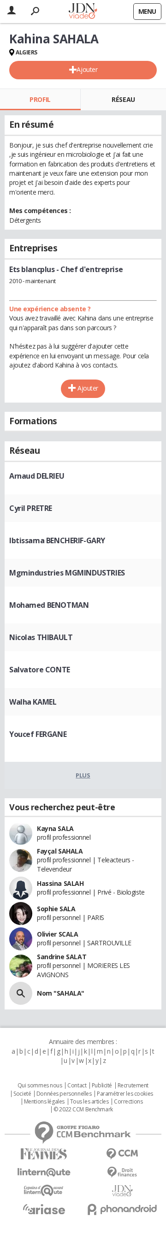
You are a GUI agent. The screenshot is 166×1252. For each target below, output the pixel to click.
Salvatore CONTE (39, 670)
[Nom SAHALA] (20, 993)
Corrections (128, 1101)
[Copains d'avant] (44, 1190)
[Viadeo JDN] (122, 1191)
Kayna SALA (55, 828)
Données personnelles (64, 1094)
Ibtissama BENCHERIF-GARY (57, 540)
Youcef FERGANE (37, 734)
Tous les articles (89, 1101)
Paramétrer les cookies (125, 1094)
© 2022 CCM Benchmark (83, 1109)
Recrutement (133, 1085)
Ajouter (87, 69)
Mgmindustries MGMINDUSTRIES (67, 573)
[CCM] (122, 1154)
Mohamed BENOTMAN (49, 605)
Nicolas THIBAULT (40, 637)
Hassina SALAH (60, 883)
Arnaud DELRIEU (36, 476)
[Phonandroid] (122, 1209)
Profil (40, 99)
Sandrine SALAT (61, 956)
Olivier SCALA (57, 934)
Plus (83, 775)
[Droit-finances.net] (122, 1172)
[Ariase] (44, 1209)
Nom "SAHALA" (60, 993)
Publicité (102, 1085)
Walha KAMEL (32, 702)
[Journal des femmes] (44, 1154)
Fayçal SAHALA (60, 851)
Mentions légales (44, 1101)
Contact (76, 1085)
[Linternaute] (44, 1172)
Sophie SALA (56, 908)
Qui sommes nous (40, 1085)
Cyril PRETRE (30, 508)
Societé (22, 1094)
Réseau (123, 99)
